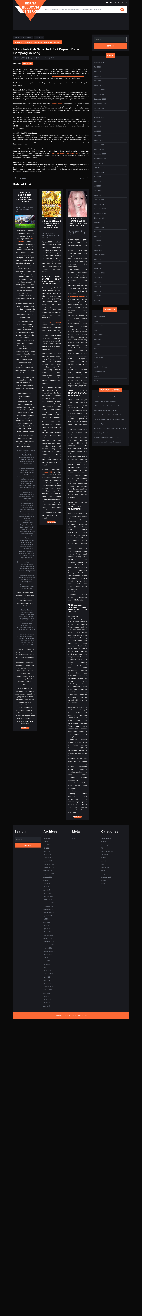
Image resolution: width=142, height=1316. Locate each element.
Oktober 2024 (99, 163)
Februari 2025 (99, 145)
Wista (96, 381)
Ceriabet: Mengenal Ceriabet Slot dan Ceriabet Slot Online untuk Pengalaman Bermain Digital (109, 419)
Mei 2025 (97, 131)
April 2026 (98, 81)
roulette (97, 344)
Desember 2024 (100, 154)
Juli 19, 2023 (21, 58)
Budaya (97, 321)
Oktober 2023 (99, 218)
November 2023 (100, 213)
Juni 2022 (97, 259)
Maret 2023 (98, 250)
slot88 (96, 362)
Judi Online (39, 37)
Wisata (96, 376)
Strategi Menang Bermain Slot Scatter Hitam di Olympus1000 (51, 223)
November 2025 (100, 103)
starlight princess (100, 367)
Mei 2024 (97, 186)
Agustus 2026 (99, 62)
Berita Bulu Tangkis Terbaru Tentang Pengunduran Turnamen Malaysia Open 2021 (73, 9)
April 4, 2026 (75, 231)
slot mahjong (55, 322)
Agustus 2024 (99, 172)
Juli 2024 (97, 177)
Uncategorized (99, 371)
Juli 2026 (97, 67)
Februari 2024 (99, 200)
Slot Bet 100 (98, 358)
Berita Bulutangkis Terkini (30, 7)
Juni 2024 (97, 181)
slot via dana (57, 103)
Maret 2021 (98, 291)
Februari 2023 (99, 254)
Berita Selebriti (99, 316)
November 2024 (100, 158)
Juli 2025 (97, 122)
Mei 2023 (97, 241)
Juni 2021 (97, 282)
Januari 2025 (99, 149)
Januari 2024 (99, 204)
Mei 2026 (97, 76)
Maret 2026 (98, 85)
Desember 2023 (100, 209)
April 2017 (98, 300)
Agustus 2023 (99, 227)
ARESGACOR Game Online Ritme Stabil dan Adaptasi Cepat (77, 222)
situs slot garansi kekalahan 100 (65, 153)
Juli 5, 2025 (22, 207)
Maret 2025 (98, 140)
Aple (31, 58)
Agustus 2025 (99, 117)
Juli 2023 (97, 232)
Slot (95, 353)
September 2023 (100, 222)
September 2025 (100, 113)
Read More (25, 728)
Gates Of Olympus (101, 335)
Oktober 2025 (99, 108)
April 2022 (98, 264)
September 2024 (100, 168)
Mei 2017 (97, 296)
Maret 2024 (98, 195)
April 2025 (98, 135)
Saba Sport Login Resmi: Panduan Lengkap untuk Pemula (25, 197)
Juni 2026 (97, 71)
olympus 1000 (47, 472)
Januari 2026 (99, 94)
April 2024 (98, 190)
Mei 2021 (97, 286)
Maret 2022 (98, 268)
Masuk (74, 838)
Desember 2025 (100, 99)
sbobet (96, 348)
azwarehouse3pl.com (76, 296)
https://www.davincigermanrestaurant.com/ (68, 76)
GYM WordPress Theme (65, 1015)
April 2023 (98, 245)
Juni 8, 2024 (49, 233)
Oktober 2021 (99, 277)
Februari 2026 (99, 90)
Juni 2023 (97, 236)
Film (95, 330)
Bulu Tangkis (99, 326)
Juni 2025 (97, 126)
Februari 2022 (99, 273)
